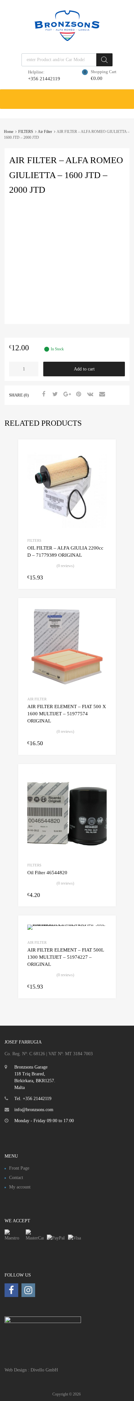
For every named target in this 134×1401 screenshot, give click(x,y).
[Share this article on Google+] (66, 394)
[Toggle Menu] (125, 95)
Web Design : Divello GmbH (31, 1370)
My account (20, 1187)
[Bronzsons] (67, 39)
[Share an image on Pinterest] (78, 394)
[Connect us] (11, 1290)
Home (8, 131)
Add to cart (84, 369)
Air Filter (45, 131)
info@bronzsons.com (33, 1109)
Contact (16, 1177)
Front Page (19, 1168)
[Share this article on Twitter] (54, 394)
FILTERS (25, 131)
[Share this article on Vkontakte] (89, 394)
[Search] (104, 59)
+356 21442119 (44, 78)
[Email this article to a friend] (101, 394)
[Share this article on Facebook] (42, 394)
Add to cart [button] (103, 577)
